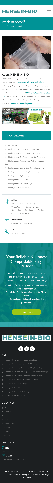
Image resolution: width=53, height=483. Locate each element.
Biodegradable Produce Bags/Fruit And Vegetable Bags (26, 372)
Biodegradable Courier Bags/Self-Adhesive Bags (26, 168)
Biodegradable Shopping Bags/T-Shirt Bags (21, 364)
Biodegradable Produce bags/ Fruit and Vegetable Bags (25, 162)
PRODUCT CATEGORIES (14, 136)
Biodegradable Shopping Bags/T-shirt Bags (24, 153)
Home (4, 26)
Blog (6, 419)
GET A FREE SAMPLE (26, 312)
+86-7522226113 (18, 233)
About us (7, 411)
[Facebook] (20, 348)
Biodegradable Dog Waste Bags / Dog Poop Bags (26, 157)
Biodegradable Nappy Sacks (18, 188)
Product (7, 415)
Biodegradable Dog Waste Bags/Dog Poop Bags (23, 368)
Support (7, 427)
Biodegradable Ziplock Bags (18, 176)
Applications (9, 423)
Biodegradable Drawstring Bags (20, 184)
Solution (7, 435)
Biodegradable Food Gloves (18, 180)
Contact (7, 431)
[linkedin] (26, 348)
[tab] (26, 136)
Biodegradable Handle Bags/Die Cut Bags (23, 172)
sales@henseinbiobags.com (21, 223)
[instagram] (32, 348)
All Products (12, 145)
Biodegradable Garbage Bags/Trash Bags (23, 149)
